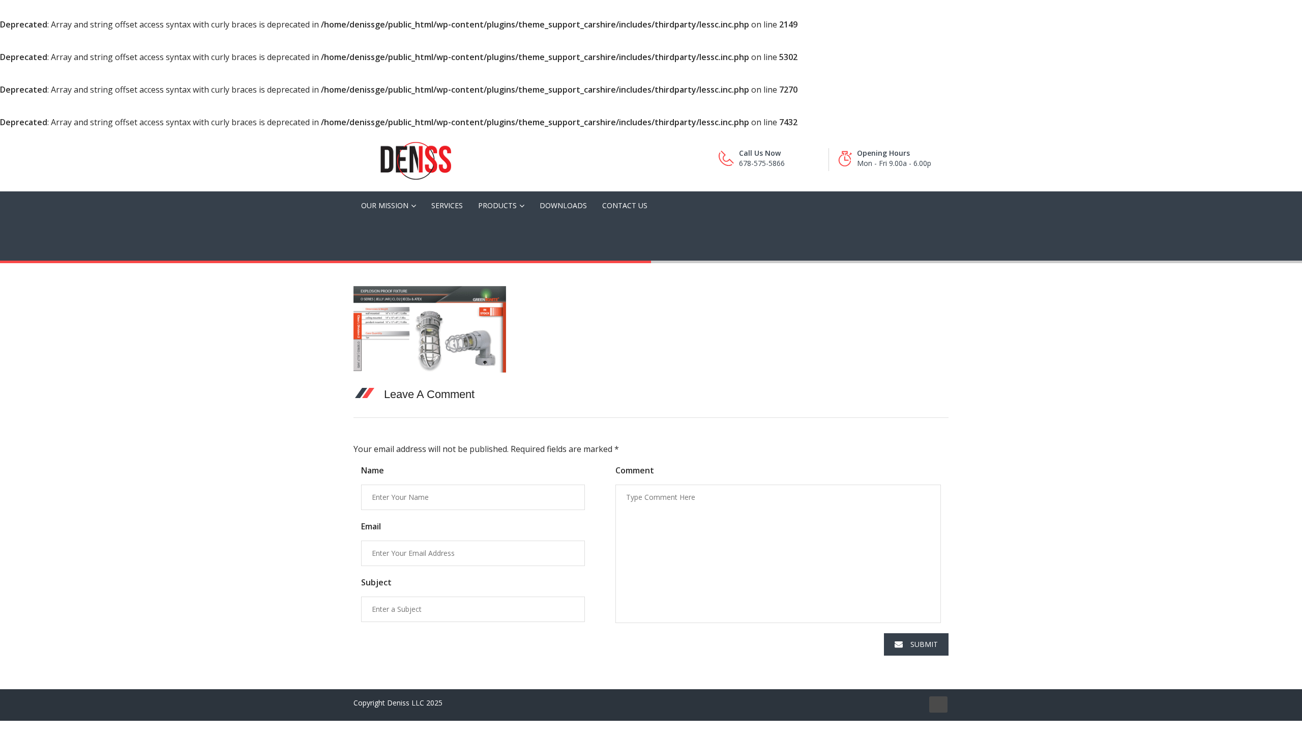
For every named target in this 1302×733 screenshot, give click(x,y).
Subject (376, 582)
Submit (924, 644)
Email (371, 526)
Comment (634, 470)
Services (447, 205)
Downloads (563, 205)
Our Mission (384, 205)
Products (497, 205)
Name (372, 470)
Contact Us (624, 205)
